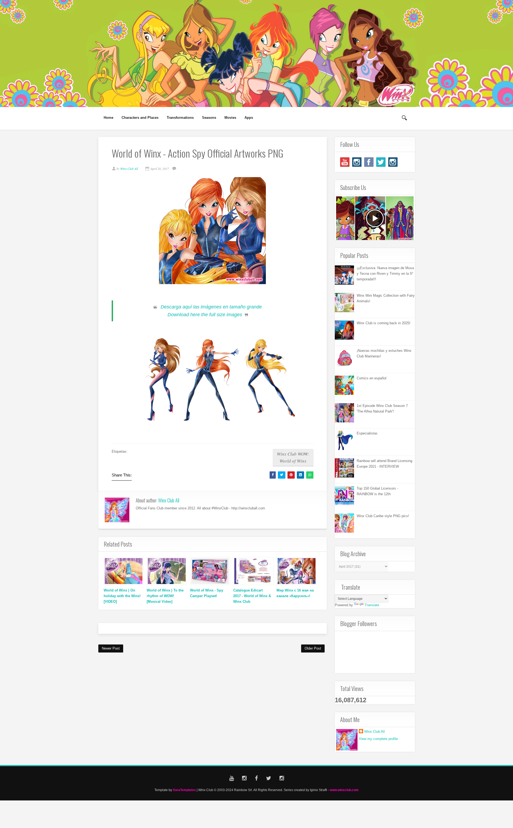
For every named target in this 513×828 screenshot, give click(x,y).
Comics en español (371, 378)
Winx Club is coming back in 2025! (383, 323)
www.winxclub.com (344, 790)
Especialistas (367, 433)
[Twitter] (381, 162)
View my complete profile (378, 739)
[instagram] (357, 162)
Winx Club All (168, 500)
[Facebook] (369, 162)
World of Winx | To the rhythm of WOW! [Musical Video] (165, 596)
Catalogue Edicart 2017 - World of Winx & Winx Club (252, 596)
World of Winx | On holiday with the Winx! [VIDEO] (122, 596)
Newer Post (111, 648)
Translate (372, 605)
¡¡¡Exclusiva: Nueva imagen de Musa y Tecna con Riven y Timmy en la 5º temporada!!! (385, 273)
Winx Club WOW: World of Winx (293, 457)
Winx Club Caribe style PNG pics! (383, 516)
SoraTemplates (184, 790)
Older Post (313, 648)
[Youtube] (344, 162)
